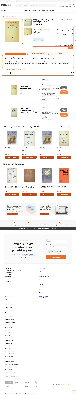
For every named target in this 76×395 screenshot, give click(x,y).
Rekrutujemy (66, 1)
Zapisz (70, 47)
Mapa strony (41, 284)
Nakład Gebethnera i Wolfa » (44, 29)
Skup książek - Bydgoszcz (10, 322)
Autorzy (40, 289)
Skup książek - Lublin (9, 335)
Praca (40, 279)
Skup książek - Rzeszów (9, 348)
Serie (56, 10)
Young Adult (51, 10)
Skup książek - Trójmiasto (10, 359)
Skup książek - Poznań (9, 345)
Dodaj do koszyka (12, 157)
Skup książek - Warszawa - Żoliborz (12, 366)
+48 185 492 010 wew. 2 (13, 376)
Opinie (60, 53)
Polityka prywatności (9, 304)
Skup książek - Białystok (9, 319)
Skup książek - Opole (9, 343)
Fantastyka (39, 10)
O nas (60, 1)
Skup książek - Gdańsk (9, 324)
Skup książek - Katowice (9, 327)
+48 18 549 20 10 (14, 1)
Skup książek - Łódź (8, 338)
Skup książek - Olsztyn (9, 340)
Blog (40, 281)
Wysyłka (6, 299)
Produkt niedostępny (64, 88)
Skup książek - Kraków (9, 332)
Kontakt (73, 1)
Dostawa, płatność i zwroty (38, 53)
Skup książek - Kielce (9, 330)
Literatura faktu (45, 10)
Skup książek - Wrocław (9, 369)
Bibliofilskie (14, 16)
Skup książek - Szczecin (9, 353)
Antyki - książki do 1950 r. (6, 16)
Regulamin (7, 302)
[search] (54, 5)
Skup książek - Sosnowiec (10, 351)
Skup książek (41, 274)
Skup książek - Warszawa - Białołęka (12, 364)
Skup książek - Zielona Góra (10, 372)
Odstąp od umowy (8, 309)
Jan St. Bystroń (38, 24)
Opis (15, 53)
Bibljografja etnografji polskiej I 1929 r (25, 89)
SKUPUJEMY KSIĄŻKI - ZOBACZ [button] (75, 37)
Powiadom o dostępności (63, 92)
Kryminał (34, 10)
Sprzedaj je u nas (37, 40)
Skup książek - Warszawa (10, 361)
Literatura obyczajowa (28, 10)
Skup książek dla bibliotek (44, 276)
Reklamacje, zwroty (8, 307)
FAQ (5, 312)
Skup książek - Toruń (9, 356)
